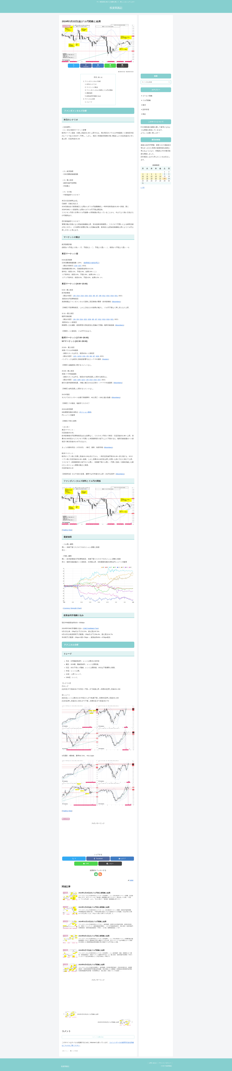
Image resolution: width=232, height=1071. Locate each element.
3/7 (97, 296)
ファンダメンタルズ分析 (93, 81)
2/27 (79, 266)
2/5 (87, 356)
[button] (122, 66)
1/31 (83, 356)
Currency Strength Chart (72, 608)
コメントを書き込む (98, 1037)
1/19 (75, 266)
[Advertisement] (98, 154)
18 (147, 178)
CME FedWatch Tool (90, 628)
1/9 (87, 380)
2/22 (90, 296)
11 (147, 176)
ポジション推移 (85, 412)
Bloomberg (116, 302)
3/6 (91, 356)
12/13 (79, 356)
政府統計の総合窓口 (91, 263)
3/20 (97, 356)
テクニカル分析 (90, 99)
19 (151, 178)
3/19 (112, 296)
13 (156, 176)
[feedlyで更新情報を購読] (96, 874)
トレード (89, 102)
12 (151, 176)
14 (160, 176)
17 (143, 178)
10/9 (78, 380)
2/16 (82, 296)
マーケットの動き (92, 87)
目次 (95, 77)
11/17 (83, 380)
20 (156, 178)
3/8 (100, 296)
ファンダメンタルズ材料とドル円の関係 (99, 90)
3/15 (107, 296)
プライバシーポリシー (165, 1063)
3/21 (116, 296)
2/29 (89, 319)
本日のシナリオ (91, 84)
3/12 (103, 296)
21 (160, 178)
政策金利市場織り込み (93, 96)
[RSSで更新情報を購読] (100, 874)
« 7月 (143, 188)
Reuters (105, 359)
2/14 (78, 296)
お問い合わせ (153, 1063)
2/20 (86, 296)
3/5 (94, 296)
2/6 (74, 319)
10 (143, 176)
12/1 (74, 356)
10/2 (74, 380)
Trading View (67, 530)
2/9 (74, 296)
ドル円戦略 (66, 819)
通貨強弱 (89, 93)
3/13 (103, 319)
